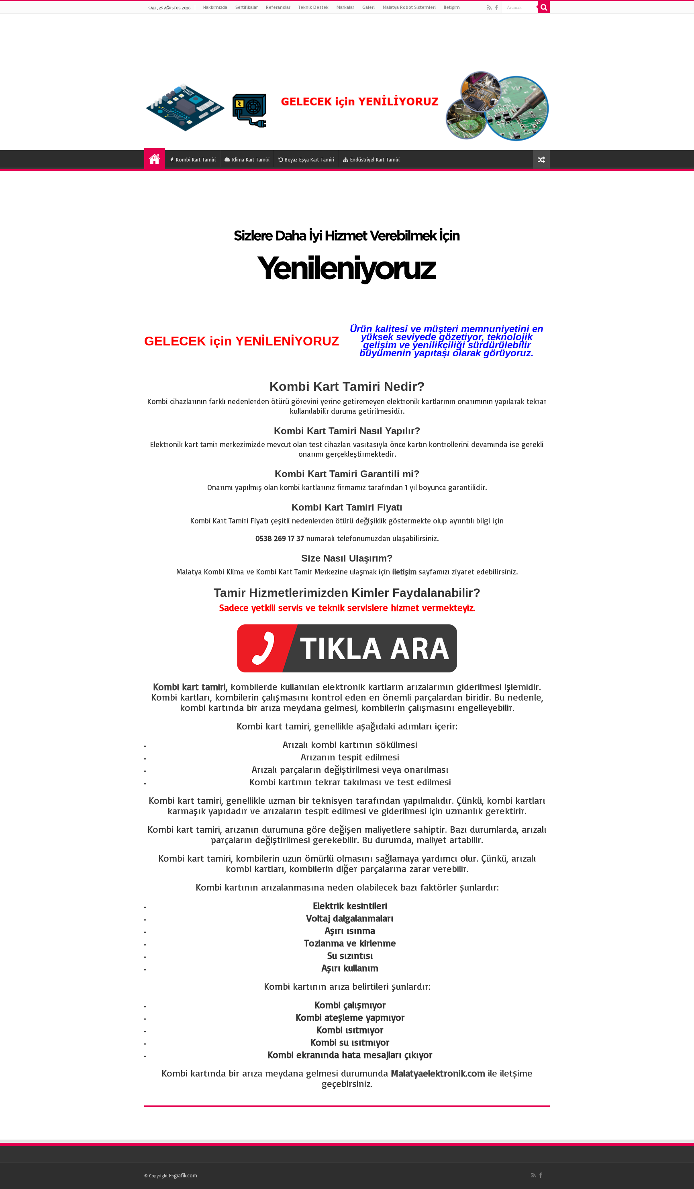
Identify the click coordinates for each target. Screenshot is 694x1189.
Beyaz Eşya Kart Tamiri (309, 159)
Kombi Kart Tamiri (196, 159)
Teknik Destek (313, 7)
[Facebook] (496, 7)
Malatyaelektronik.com (438, 1073)
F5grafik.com (183, 1175)
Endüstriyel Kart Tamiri (375, 159)
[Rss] (489, 7)
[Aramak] (544, 7)
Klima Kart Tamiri (250, 159)
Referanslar (278, 7)
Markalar (345, 7)
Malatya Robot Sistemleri (409, 7)
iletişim (404, 571)
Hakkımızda (215, 7)
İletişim (452, 7)
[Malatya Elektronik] (347, 82)
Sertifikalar (246, 7)
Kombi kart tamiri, (190, 686)
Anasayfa (154, 158)
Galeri (368, 7)
